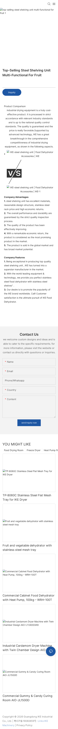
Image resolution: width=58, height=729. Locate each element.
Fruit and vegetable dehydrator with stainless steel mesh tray (27, 547)
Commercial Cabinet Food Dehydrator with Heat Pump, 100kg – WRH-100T (28, 597)
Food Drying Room (13, 450)
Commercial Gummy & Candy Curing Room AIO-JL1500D (27, 698)
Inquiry (11, 92)
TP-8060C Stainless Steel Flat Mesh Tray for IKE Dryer (27, 497)
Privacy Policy (24, 725)
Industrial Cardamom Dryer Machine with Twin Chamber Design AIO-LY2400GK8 (27, 648)
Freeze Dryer (33, 450)
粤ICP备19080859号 (25, 720)
